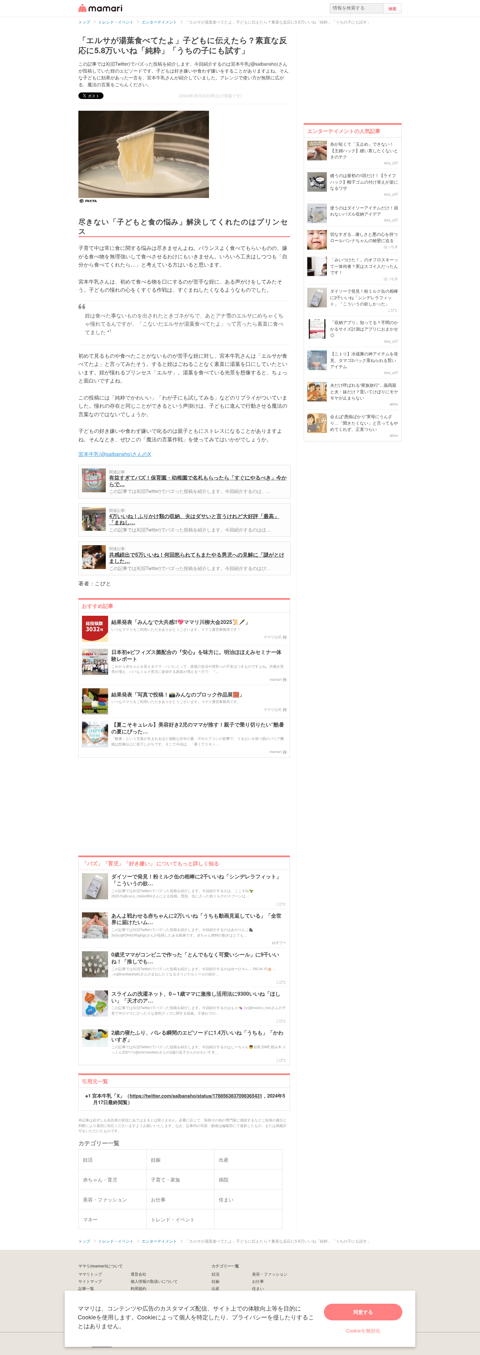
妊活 (215, 1274)
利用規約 (138, 1288)
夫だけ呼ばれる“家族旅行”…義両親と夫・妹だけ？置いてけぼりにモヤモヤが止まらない (364, 391)
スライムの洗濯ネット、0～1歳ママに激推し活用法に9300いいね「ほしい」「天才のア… (195, 997)
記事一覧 (86, 1288)
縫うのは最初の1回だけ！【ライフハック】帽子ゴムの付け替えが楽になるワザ (364, 181)
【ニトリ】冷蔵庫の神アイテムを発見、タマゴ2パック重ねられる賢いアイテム (364, 360)
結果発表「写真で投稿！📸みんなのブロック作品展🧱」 (178, 694)
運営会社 (138, 1274)
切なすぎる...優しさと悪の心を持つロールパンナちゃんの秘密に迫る (364, 237)
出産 (215, 1288)
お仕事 (258, 1281)
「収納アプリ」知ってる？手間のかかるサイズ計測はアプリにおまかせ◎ (364, 328)
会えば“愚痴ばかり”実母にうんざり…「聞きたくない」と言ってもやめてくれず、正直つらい (364, 422)
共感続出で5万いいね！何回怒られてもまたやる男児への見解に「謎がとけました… (196, 558)
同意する (363, 1311)
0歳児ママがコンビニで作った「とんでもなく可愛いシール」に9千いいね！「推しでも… (195, 958)
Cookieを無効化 (363, 1330)
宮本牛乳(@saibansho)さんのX (114, 454)
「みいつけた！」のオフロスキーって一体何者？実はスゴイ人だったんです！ (364, 265)
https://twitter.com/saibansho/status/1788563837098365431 (196, 1095)
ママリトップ (90, 1274)
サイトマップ (90, 1281)
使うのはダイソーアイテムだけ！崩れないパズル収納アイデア (364, 210)
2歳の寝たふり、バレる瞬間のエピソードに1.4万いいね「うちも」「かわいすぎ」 (197, 1036)
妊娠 (215, 1281)
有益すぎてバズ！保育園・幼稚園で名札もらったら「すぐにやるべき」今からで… (198, 481)
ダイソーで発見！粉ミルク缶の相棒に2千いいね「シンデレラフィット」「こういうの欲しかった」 (364, 297)
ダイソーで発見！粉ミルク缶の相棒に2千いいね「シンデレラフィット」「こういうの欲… (196, 880)
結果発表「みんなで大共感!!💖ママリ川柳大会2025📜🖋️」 (180, 622)
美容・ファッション (269, 1274)
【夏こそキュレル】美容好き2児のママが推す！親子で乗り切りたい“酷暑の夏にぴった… (197, 728)
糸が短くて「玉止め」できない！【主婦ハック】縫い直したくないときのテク (364, 150)
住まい (258, 1288)
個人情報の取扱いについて (154, 1281)
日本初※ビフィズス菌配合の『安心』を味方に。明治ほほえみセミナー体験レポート (196, 655)
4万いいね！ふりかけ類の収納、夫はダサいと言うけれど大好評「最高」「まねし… (194, 519)
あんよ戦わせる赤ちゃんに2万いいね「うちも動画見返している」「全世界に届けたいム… (196, 919)
